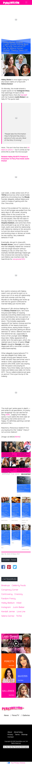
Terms (17, 734)
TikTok (19, 616)
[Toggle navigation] (26, 2)
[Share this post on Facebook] (3, 567)
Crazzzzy (18, 594)
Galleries (26, 715)
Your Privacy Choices (18, 763)
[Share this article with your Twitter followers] (15, 567)
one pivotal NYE (19, 259)
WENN (17, 437)
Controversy (7, 594)
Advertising (18, 732)
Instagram (6, 607)
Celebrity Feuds (19, 585)
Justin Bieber (19, 607)
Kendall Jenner (8, 611)
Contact (11, 737)
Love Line (21, 611)
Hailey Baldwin (8, 603)
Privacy (10, 734)
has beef (24, 95)
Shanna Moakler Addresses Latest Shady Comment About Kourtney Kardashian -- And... (8, 470)
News (6, 715)
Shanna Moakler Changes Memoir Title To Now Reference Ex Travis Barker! (23, 454)
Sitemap (24, 734)
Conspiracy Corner (9, 589)
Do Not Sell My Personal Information (16, 747)
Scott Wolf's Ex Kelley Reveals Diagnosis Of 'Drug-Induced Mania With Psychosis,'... (8, 455)
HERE (8, 415)
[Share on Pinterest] (9, 567)
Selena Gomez (7, 616)
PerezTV (15, 715)
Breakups (5, 585)
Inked (18, 603)
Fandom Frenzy (8, 598)
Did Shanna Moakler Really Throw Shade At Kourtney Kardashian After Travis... (23, 470)
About (10, 732)
